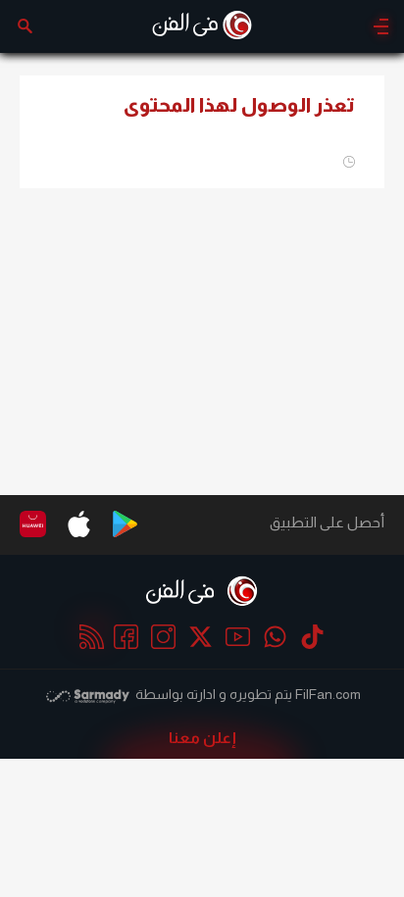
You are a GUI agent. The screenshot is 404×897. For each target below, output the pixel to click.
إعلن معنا (202, 737)
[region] (202, 333)
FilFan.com (328, 694)
